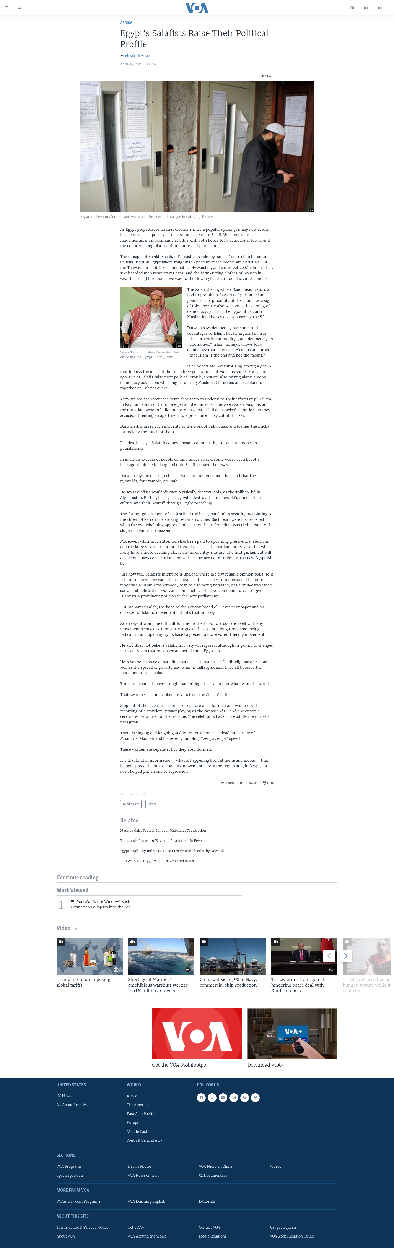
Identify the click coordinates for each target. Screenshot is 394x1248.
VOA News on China (216, 1167)
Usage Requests (283, 1227)
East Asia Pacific (141, 1114)
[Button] (267, 76)
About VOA (66, 1236)
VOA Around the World (147, 1236)
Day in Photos (140, 1167)
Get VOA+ (136, 1227)
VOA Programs (69, 1167)
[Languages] (352, 8)
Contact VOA (209, 1227)
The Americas (138, 1105)
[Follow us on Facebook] (201, 1097)
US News (64, 1096)
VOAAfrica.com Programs (78, 1201)
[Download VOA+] (292, 1033)
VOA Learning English (146, 1201)
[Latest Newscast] (380, 8)
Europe (133, 1123)
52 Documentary (213, 1175)
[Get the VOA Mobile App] (197, 1033)
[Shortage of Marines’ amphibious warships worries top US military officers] (161, 956)
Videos (275, 1167)
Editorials (207, 1201)
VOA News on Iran (143, 1175)
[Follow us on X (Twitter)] (212, 1097)
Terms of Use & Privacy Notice (82, 1227)
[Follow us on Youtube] (223, 1097)
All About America (72, 1105)
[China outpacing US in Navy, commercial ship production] (233, 956)
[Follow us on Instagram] (233, 1097)
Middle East (137, 1132)
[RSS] (244, 1097)
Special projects (70, 1175)
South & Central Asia (144, 1141)
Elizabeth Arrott (137, 56)
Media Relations (213, 1236)
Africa (126, 23)
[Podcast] (255, 1097)
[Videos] (366, 8)
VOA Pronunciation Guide (292, 1236)
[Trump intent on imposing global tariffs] (90, 956)
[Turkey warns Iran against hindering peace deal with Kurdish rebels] (304, 956)
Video (63, 928)
